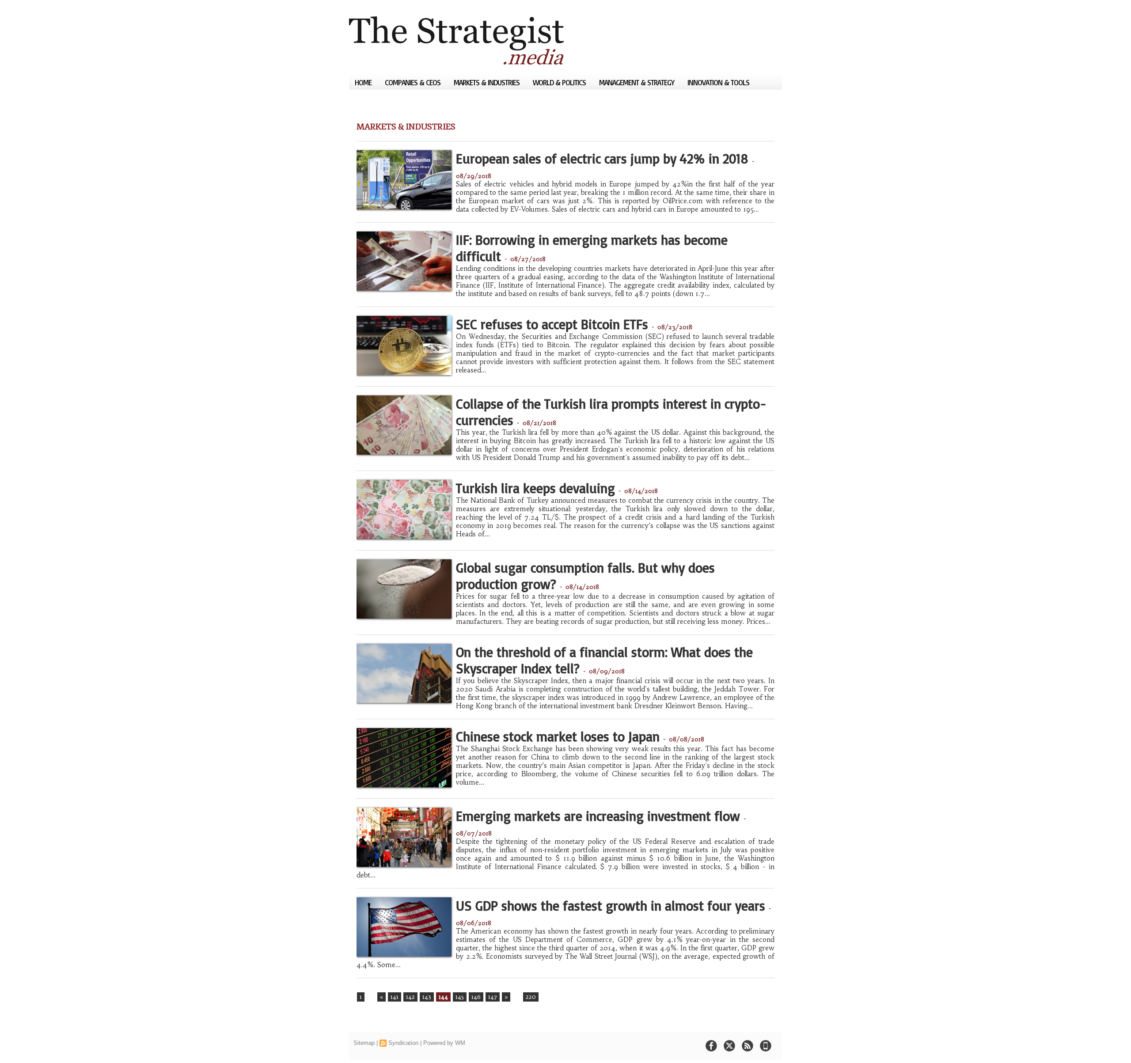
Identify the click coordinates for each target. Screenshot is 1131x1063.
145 (459, 997)
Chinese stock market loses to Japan (558, 736)
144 (443, 997)
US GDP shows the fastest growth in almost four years (610, 905)
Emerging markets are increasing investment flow (598, 816)
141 (395, 997)
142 (410, 997)
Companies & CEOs (413, 82)
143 (426, 997)
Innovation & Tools (718, 82)
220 (531, 997)
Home (364, 82)
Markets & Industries (487, 82)
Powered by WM (444, 1043)
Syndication (403, 1043)
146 (476, 997)
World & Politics (560, 82)
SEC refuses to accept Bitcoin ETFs (552, 324)
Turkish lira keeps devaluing (535, 488)
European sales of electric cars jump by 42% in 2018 (602, 158)
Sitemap (364, 1043)
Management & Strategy (637, 82)
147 (492, 997)
